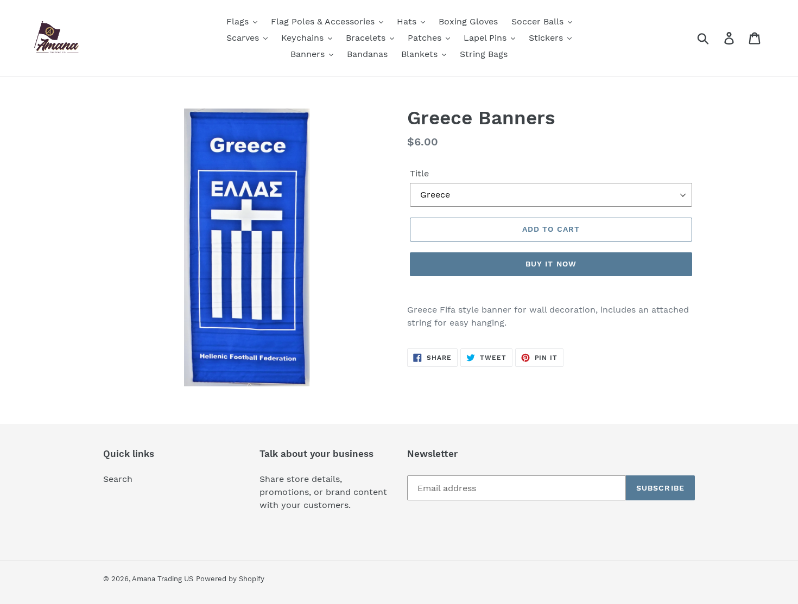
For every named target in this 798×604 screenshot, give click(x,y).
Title (419, 173)
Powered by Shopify (230, 579)
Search (117, 479)
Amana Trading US (162, 579)
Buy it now (551, 263)
